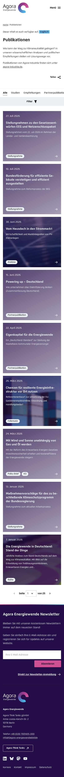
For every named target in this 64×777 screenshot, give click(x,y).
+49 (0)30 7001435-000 (22, 734)
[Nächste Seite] (49, 593)
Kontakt (18, 767)
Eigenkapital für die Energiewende (29, 334)
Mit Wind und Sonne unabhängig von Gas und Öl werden (31, 442)
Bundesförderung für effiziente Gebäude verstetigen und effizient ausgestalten (30, 179)
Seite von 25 (32, 593)
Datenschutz (45, 767)
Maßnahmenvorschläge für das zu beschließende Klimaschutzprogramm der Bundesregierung (31, 497)
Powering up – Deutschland (24, 281)
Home (5, 25)
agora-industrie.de (12, 67)
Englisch (44, 32)
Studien (15, 93)
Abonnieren (47, 664)
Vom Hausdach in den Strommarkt (29, 228)
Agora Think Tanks (15, 748)
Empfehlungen (32, 93)
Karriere (7, 767)
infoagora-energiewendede (20, 738)
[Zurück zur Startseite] (16, 7)
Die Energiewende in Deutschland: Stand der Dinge (29, 548)
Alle (5, 93)
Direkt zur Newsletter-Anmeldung (37, 674)
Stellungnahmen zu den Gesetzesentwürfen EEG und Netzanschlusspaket (31, 124)
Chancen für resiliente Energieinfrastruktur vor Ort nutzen (30, 389)
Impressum (30, 767)
